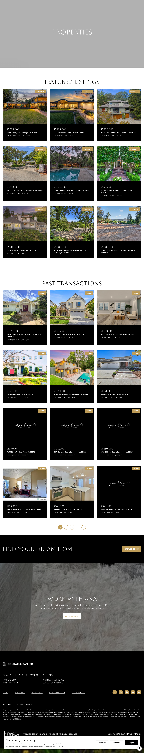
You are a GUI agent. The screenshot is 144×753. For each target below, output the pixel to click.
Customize (116, 743)
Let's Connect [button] (72, 616)
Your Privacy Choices (72, 750)
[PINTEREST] (127, 692)
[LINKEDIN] (121, 692)
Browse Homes (132, 549)
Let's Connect (78, 693)
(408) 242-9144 (9, 680)
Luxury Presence (68, 734)
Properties (37, 693)
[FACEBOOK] (114, 692)
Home (5, 693)
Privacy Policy (134, 734)
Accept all (131, 743)
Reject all (102, 743)
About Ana (20, 693)
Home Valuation (57, 693)
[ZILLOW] (139, 692)
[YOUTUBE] (133, 692)
